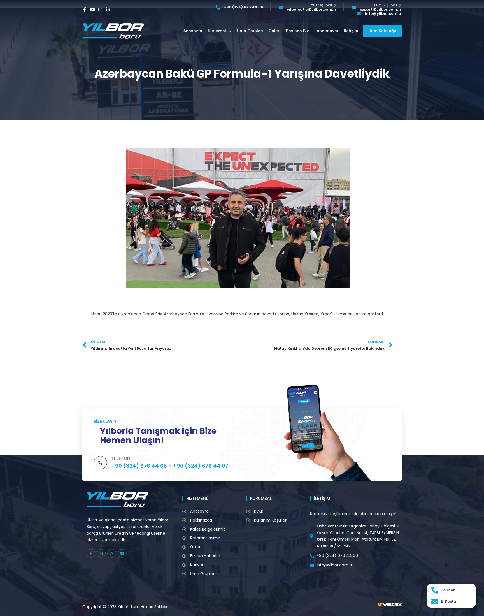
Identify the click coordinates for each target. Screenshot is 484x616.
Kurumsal (217, 31)
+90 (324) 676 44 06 (243, 7)
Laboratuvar (326, 31)
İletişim (351, 31)
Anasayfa (192, 31)
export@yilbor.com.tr (380, 9)
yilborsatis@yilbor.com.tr (311, 9)
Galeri (274, 31)
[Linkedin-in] (108, 9)
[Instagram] (100, 9)
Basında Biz (297, 31)
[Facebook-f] (84, 9)
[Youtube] (92, 9)
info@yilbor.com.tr (383, 13)
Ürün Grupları (250, 31)
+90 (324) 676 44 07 (200, 466)
